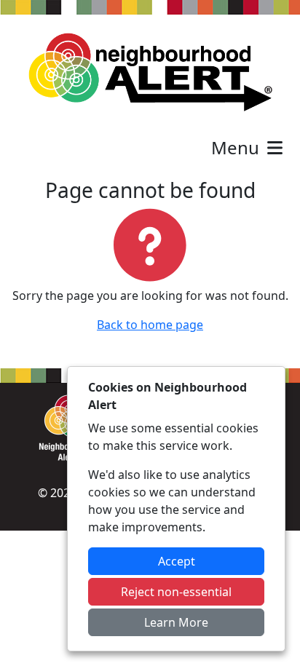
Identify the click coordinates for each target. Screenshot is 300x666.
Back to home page (150, 325)
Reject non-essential (176, 592)
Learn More (176, 622)
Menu (237, 147)
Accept (176, 561)
